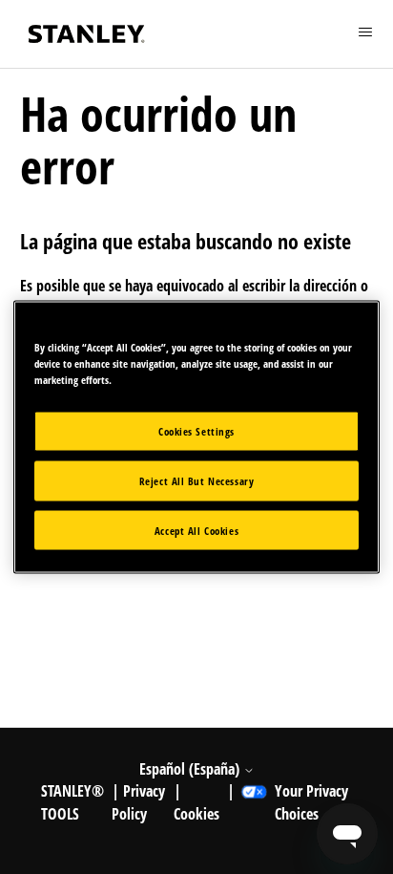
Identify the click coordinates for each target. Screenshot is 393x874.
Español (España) (191, 769)
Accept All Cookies (196, 529)
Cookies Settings (196, 430)
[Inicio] (87, 34)
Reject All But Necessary (197, 480)
